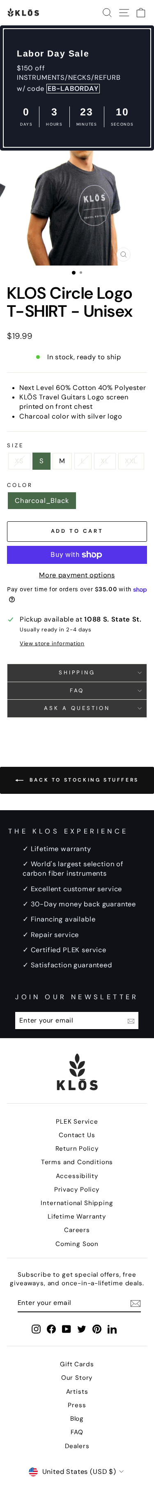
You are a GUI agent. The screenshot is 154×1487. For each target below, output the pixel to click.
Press (77, 1405)
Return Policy (77, 1149)
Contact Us (77, 1135)
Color (20, 485)
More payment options (77, 575)
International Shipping (77, 1203)
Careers (77, 1230)
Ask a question (77, 708)
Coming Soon (77, 1244)
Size (15, 445)
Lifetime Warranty (77, 1216)
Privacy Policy (77, 1189)
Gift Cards (77, 1364)
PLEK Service (77, 1122)
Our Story (77, 1378)
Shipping (77, 672)
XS (19, 461)
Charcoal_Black (42, 500)
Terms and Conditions (77, 1162)
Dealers (77, 1446)
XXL (131, 461)
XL (105, 461)
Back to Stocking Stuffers (83, 780)
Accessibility (77, 1176)
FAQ (77, 690)
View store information (52, 643)
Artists (77, 1392)
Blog (77, 1419)
